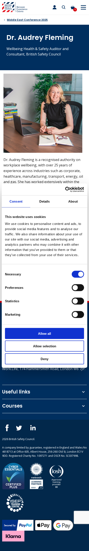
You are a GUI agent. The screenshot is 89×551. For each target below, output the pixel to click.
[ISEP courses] (15, 502)
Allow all (44, 333)
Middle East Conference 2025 (27, 20)
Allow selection (44, 346)
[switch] (78, 287)
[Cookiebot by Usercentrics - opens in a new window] (65, 189)
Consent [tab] (16, 201)
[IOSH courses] (56, 475)
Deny (44, 359)
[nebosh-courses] (36, 475)
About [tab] (73, 201)
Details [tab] (44, 201)
